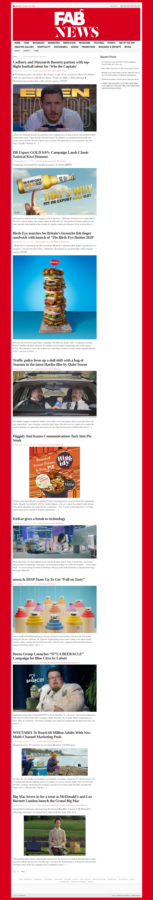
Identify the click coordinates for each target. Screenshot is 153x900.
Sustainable (61, 46)
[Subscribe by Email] (135, 6)
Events (111, 42)
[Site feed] (138, 6)
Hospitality (43, 46)
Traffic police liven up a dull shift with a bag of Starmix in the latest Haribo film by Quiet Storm (50, 362)
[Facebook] (122, 6)
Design (74, 46)
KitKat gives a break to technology (39, 519)
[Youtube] (132, 6)
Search (114, 6)
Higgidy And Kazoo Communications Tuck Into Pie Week (52, 438)
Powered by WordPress (123, 895)
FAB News (22, 895)
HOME (17, 42)
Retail (127, 46)
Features (99, 42)
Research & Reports (110, 46)
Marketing (54, 42)
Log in (113, 895)
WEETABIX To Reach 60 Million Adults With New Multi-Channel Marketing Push (52, 734)
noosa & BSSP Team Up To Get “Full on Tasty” (49, 579)
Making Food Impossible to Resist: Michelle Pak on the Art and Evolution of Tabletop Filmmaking (121, 73)
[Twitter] (125, 6)
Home (15, 56)
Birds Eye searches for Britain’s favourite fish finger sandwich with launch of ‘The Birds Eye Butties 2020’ (53, 235)
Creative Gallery (24, 46)
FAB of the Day (127, 42)
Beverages (38, 42)
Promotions (88, 46)
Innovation (69, 42)
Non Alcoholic (61, 161)
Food (26, 42)
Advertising (39, 71)
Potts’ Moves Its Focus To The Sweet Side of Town (120, 68)
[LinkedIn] (128, 6)
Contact (26, 51)
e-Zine (36, 51)
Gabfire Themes (135, 895)
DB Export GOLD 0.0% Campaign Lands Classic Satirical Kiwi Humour (51, 154)
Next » (23, 872)
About (17, 51)
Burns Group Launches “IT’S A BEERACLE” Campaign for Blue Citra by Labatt (48, 656)
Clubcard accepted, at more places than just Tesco (120, 79)
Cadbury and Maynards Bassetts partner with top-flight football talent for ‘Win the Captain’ (51, 64)
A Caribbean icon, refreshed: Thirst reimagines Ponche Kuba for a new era (119, 63)
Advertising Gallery (53, 662)
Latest (50, 71)
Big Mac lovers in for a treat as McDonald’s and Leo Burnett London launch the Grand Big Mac (52, 798)
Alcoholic (64, 662)
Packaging (84, 42)
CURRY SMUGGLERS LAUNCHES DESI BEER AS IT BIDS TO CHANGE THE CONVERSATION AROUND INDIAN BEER (121, 85)
